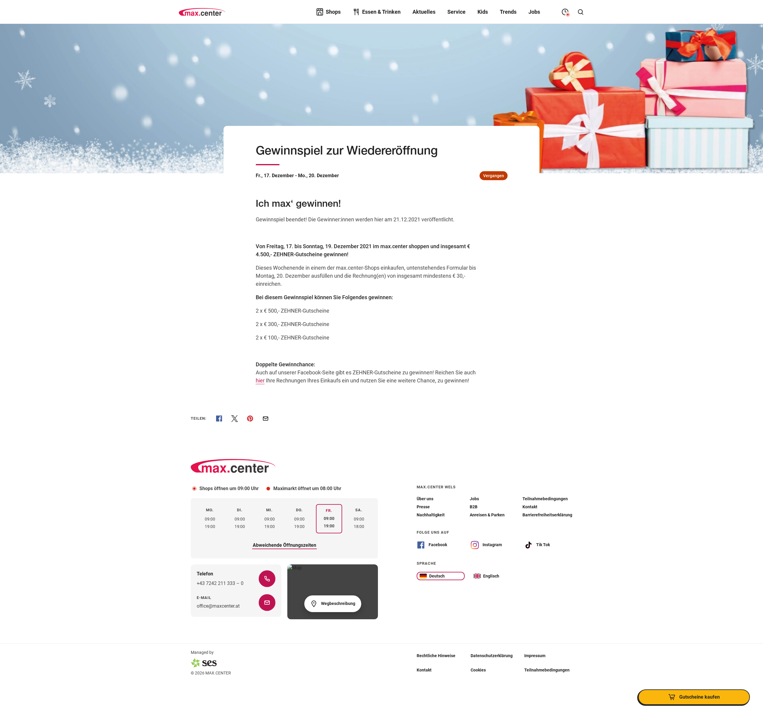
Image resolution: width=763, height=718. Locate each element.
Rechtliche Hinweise (436, 655)
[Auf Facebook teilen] (219, 418)
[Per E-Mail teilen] (265, 418)
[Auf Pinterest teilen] (250, 418)
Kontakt (424, 670)
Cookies (478, 670)
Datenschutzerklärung (492, 655)
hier (260, 380)
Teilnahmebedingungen (547, 670)
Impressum (534, 655)
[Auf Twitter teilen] (234, 418)
